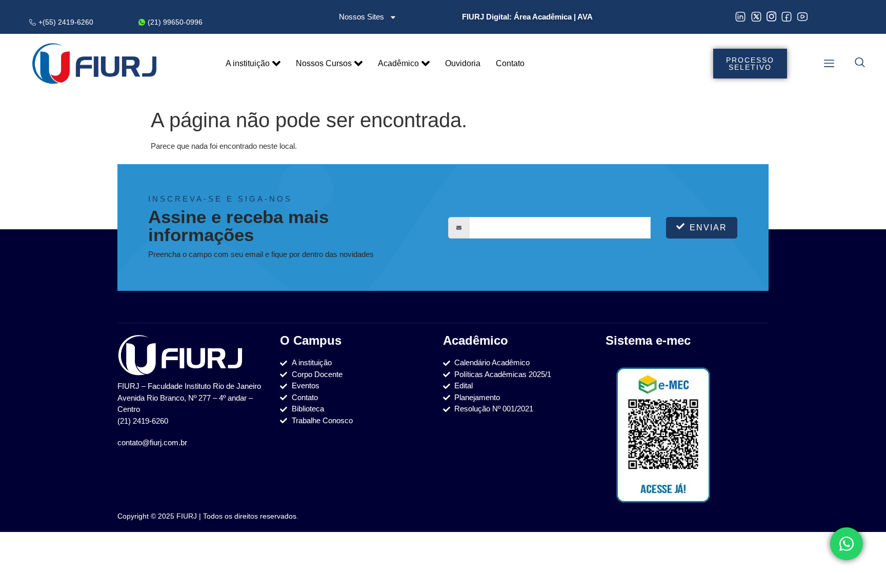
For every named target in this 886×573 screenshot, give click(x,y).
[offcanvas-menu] (829, 63)
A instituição (248, 63)
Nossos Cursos (324, 63)
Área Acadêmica (543, 16)
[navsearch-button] (859, 64)
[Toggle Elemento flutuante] (846, 543)
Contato (510, 63)
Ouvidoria (462, 63)
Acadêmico (398, 63)
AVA (585, 16)
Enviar (708, 227)
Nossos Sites (361, 16)
